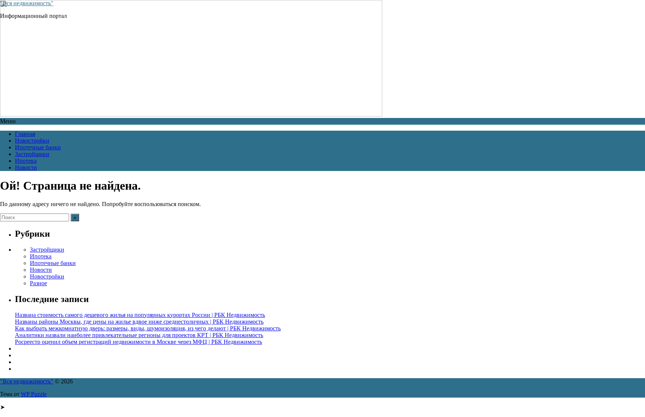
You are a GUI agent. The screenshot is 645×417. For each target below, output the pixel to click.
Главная (25, 134)
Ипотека (26, 161)
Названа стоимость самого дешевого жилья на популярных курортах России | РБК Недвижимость (140, 315)
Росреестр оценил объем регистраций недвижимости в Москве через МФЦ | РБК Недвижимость (138, 342)
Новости (26, 167)
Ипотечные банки (38, 147)
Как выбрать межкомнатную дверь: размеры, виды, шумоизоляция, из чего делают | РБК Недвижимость (148, 328)
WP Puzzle (34, 394)
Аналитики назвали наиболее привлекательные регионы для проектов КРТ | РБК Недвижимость (139, 335)
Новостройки (32, 140)
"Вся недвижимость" (26, 3)
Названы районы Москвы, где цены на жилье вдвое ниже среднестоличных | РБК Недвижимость (139, 321)
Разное (38, 283)
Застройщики (32, 154)
